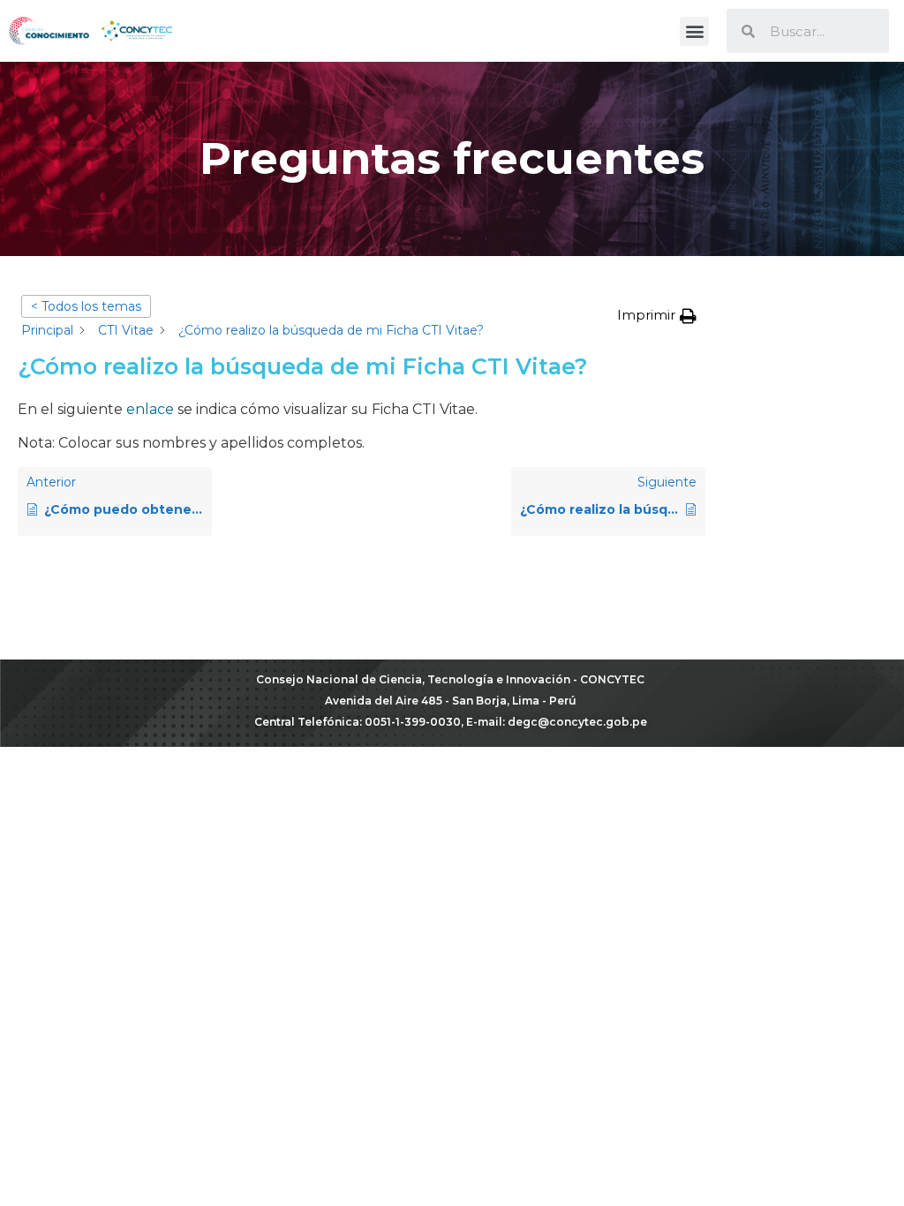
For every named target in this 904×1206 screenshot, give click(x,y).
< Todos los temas (86, 306)
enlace (150, 409)
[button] (694, 31)
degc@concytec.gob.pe (577, 721)
